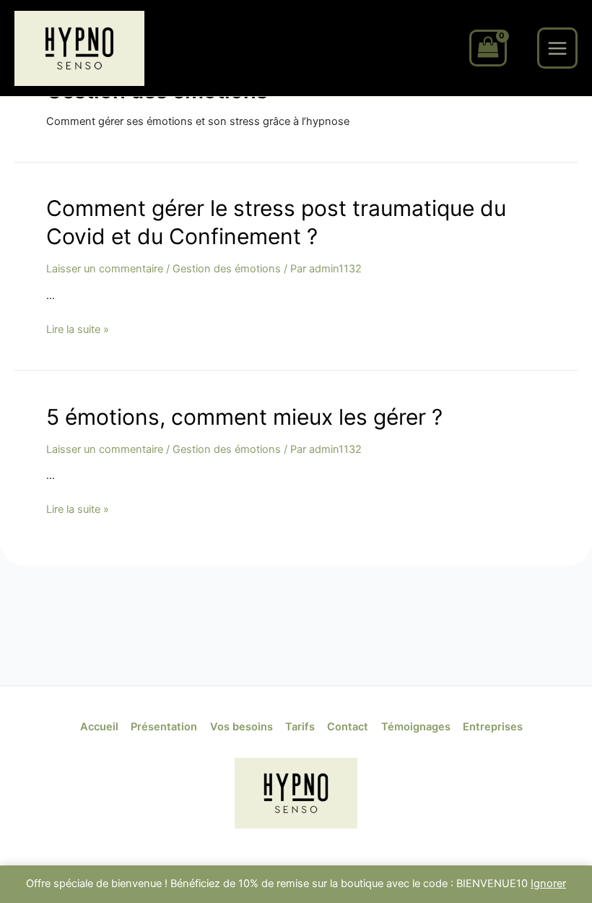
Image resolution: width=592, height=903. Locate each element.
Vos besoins (241, 726)
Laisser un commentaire (104, 268)
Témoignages (415, 726)
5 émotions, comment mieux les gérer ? (244, 417)
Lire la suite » (77, 329)
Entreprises (493, 726)
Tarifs (300, 726)
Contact (347, 726)
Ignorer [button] (548, 883)
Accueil (99, 726)
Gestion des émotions (227, 268)
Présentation (164, 726)
